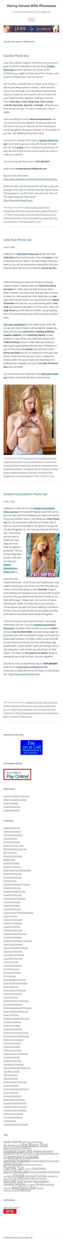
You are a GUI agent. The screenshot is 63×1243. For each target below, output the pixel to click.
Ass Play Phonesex (12, 842)
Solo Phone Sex (10, 221)
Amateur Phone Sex (33, 702)
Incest (18, 1175)
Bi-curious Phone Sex (13, 856)
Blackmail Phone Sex (12, 873)
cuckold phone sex (40, 1160)
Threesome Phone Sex (13, 1113)
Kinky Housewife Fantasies (15, 799)
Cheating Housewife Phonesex (17, 884)
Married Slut (13, 1181)
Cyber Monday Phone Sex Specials (18, 912)
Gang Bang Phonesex (13, 937)
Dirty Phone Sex (50, 702)
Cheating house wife (18, 1151)
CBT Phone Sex (10, 880)
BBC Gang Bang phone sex (15, 849)
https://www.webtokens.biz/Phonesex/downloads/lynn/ (30, 179)
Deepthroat (27, 1165)
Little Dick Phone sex (18, 240)
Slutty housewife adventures (16, 1089)
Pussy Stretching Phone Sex (16, 1053)
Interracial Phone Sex (13, 965)
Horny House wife (16, 1171)
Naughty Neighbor (19, 472)
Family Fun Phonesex (13, 923)
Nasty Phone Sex (32, 211)
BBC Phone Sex (10, 852)
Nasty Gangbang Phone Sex (16, 1011)
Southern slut (9, 476)
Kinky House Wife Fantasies (15, 983)
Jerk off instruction (44, 214)
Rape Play (53, 218)
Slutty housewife (11, 803)
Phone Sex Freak (45, 472)
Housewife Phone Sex (13, 958)
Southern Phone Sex (12, 1096)
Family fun (36, 465)
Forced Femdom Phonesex (15, 933)
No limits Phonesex (12, 1025)
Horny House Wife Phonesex (31, 6)
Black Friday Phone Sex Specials (17, 870)
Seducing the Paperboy (14, 1064)
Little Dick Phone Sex (47, 458)
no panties (31, 1185)
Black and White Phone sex (17, 1148)
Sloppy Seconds (10, 1078)
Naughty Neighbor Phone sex (16, 796)
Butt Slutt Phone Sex (13, 877)
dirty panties (37, 1165)
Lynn (38, 221)
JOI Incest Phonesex (12, 972)
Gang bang (30, 214)
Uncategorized (10, 1120)
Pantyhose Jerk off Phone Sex (16, 1036)
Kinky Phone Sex (11, 986)
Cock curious (19, 214)
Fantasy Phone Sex (12, 926)
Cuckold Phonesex (12, 905)
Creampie (13, 1156)
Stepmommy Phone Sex (14, 1099)
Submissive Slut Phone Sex (15, 1106)
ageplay (7, 1141)
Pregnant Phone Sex (12, 1050)
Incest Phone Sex (11, 962)
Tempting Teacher (24, 476)
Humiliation (28, 469)
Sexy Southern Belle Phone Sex (17, 1068)
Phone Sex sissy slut (12, 1043)
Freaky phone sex (49, 465)
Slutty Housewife (11, 1085)
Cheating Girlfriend (12, 465)
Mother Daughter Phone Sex (16, 1000)
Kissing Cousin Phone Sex (15, 990)
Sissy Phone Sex (10, 1075)
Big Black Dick (35, 1145)
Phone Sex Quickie (31, 218)
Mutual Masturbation (13, 218)
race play (44, 218)
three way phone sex (11, 1190)
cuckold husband (17, 1160)
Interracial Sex (52, 1176)
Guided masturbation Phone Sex (25, 494)
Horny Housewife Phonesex (16, 948)
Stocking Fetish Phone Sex (15, 1103)
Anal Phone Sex (10, 838)
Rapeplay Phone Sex (12, 1060)
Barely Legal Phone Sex (14, 845)
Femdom (28, 1169)
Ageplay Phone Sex (12, 828)
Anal (54, 462)
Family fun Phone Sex (13, 919)
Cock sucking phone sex (46, 1153)
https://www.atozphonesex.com (23, 674)
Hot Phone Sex (39, 709)
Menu (31, 19)
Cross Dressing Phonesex (14, 898)
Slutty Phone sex (11, 1092)
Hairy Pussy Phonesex (13, 944)
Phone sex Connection (13, 1039)
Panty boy (32, 472)
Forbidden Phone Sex (13, 930)
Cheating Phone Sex (33, 207)
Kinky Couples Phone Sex (14, 979)
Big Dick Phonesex (11, 863)
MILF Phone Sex (11, 997)
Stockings (39, 1188)
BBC (20, 1141)
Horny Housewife (25, 709)
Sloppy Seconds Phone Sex (15, 1082)
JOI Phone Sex (31, 458)
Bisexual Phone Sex (12, 866)
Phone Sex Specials (12, 1046)
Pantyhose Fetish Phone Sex (16, 1032)
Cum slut (54, 1160)
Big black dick (9, 859)
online (20, 147)
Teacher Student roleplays (15, 1110)
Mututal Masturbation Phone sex (30, 713)
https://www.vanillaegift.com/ (18, 200)
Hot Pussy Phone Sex (13, 951)
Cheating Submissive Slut (14, 891)
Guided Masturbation (13, 469)
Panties (40, 1184)
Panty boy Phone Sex (13, 462)
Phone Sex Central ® (11, 1207)
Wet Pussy (25, 1190)
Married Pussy (40, 1178)
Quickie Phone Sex (16, 56)
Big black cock (12, 1145)
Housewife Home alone (14, 955)
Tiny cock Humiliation (32, 462)
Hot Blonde (53, 1171)
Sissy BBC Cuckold (11, 1071)
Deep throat (26, 465)
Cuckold (30, 1156)
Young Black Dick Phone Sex (16, 1124)
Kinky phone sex (26, 1178)
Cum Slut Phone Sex (12, 909)
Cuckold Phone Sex (12, 806)
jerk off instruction (12, 969)
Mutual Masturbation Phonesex (17, 1008)
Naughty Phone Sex (12, 1022)
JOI (54, 214)
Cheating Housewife (43, 1151)
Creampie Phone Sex (13, 895)
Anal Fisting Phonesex (13, 835)
